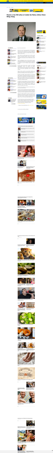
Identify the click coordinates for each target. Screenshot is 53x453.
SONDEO (10, 98)
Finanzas (14, 2)
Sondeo (25, 2)
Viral (19, 2)
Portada (7, 7)
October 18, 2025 (31, 105)
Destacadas (16, 2)
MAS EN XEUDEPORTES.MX (13, 92)
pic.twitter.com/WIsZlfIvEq (21, 103)
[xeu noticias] (8, 1)
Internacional (12, 7)
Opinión (23, 2)
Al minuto (11, 2)
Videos (21, 2)
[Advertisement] (12, 72)
